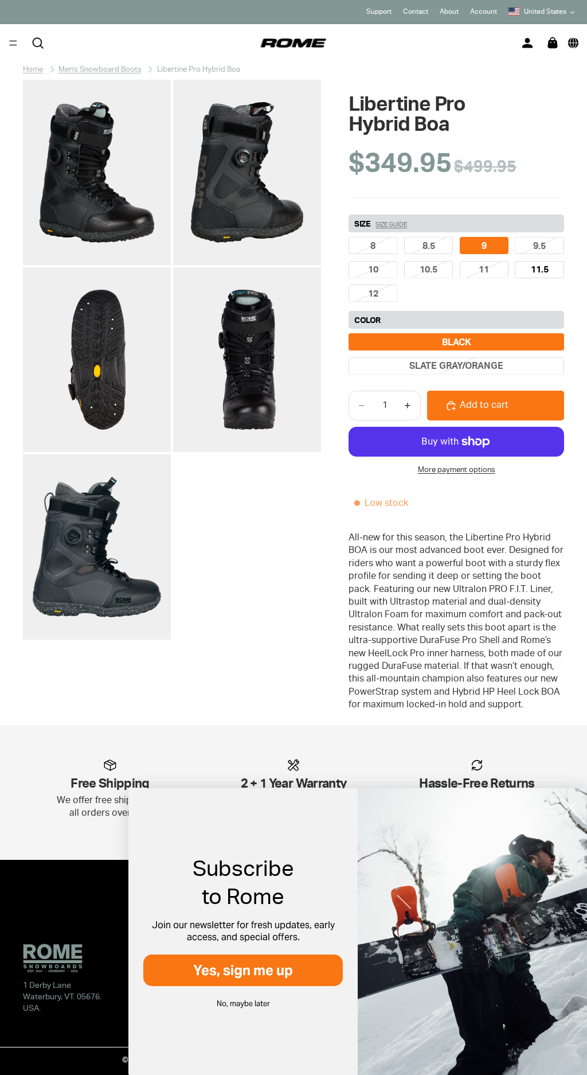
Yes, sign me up (243, 970)
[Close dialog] (571, 808)
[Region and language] (573, 43)
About (449, 11)
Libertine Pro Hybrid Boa (198, 69)
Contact (415, 11)
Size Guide (391, 224)
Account (483, 11)
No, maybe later (243, 1003)
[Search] (37, 43)
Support (379, 11)
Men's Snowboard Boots (100, 69)
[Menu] (13, 43)
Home (33, 69)
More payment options (456, 469)
